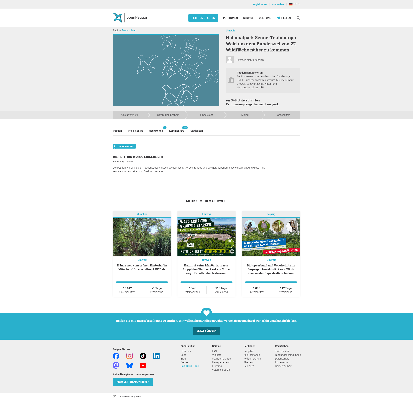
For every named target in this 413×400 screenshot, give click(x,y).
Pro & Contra (135, 130)
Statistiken (196, 130)
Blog (183, 358)
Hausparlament (221, 362)
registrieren (260, 4)
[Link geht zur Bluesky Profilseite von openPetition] (129, 365)
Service (248, 18)
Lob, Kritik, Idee (190, 366)
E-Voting (217, 366)
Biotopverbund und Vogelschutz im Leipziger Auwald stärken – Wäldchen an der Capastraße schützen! (271, 269)
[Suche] (298, 18)
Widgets (216, 354)
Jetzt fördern (206, 330)
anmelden (278, 4)
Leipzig (206, 214)
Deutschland (129, 30)
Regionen (249, 366)
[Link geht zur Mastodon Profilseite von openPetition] (116, 365)
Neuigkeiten (156, 129)
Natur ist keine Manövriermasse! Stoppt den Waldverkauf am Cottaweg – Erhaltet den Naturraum (206, 269)
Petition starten (203, 18)
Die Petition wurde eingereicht (138, 157)
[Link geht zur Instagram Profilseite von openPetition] (129, 355)
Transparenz (282, 351)
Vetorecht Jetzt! (221, 369)
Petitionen (230, 18)
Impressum (281, 362)
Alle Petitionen (252, 354)
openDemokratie (221, 358)
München (142, 214)
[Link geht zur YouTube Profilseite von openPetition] (143, 365)
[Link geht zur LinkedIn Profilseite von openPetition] (156, 355)
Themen (248, 362)
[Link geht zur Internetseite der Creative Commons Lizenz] (115, 396)
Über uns (186, 351)
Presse (184, 362)
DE (294, 4)
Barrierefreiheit (283, 366)
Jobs (183, 354)
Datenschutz (282, 358)
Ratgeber (249, 351)
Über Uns (265, 18)
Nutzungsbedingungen (288, 354)
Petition (117, 130)
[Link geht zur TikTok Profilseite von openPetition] (143, 355)
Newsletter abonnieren (132, 381)
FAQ (214, 351)
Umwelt (230, 30)
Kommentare (176, 129)
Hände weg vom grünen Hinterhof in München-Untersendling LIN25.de (142, 267)
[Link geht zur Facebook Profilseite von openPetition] (116, 355)
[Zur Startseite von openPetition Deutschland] (131, 17)
